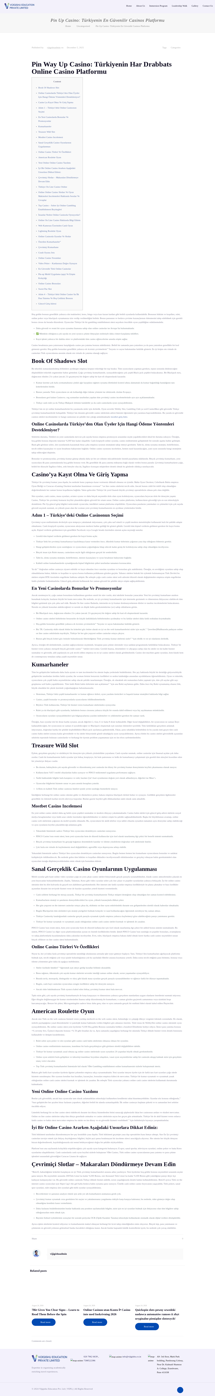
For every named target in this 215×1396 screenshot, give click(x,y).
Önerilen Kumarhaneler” (49, 242)
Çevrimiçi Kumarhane (48, 247)
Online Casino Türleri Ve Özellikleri (54, 152)
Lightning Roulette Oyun (49, 231)
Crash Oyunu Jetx (46, 252)
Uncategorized (83, 26)
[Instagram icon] (159, 1389)
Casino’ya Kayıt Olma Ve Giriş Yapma (55, 102)
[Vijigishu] (19, 5)
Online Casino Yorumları (49, 258)
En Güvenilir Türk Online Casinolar (54, 269)
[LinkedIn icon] (172, 1389)
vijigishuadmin (54, 47)
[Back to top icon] (180, 1390)
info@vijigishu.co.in (131, 1356)
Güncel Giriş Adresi (47, 304)
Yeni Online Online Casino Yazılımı (54, 163)
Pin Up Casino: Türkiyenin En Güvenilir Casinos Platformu (123, 26)
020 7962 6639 (91, 1356)
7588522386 (89, 1360)
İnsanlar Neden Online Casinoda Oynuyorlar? (59, 215)
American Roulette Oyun (49, 157)
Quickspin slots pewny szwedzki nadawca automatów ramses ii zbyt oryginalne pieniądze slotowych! (157, 1314)
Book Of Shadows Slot (48, 87)
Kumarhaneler (44, 126)
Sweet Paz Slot (45, 289)
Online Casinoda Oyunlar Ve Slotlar (54, 236)
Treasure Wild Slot (46, 132)
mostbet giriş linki (119, 417)
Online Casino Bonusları (49, 283)
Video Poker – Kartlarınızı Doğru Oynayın (57, 263)
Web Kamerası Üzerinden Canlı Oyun (55, 225)
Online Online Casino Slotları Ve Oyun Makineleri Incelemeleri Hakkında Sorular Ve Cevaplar (59, 196)
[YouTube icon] (168, 1389)
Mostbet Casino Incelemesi (50, 137)
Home (68, 26)
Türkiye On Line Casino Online (52, 187)
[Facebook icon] (163, 1389)
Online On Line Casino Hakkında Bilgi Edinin (59, 220)
